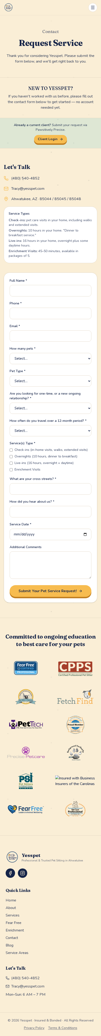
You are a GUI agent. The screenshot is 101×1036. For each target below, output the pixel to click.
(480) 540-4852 (25, 178)
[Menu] (92, 7)
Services (12, 915)
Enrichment (15, 930)
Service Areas (17, 952)
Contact (12, 937)
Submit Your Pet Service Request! (48, 591)
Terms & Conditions (62, 1028)
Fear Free (13, 922)
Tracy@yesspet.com (27, 188)
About (11, 907)
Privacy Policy (34, 1028)
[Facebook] (10, 873)
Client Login (48, 139)
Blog (9, 945)
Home (11, 900)
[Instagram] (22, 873)
